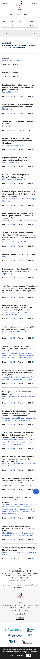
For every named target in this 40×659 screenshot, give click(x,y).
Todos (11, 21)
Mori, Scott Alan (8, 257)
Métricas (33, 21)
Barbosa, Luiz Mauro (24, 358)
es (14, 130)
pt (9, 64)
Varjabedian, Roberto (10, 485)
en (11, 96)
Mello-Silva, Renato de (10, 396)
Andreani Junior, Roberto (11, 353)
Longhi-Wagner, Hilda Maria (12, 145)
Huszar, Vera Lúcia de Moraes (13, 418)
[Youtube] (24, 614)
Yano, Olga (21, 179)
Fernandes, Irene (8, 220)
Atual (31, 26)
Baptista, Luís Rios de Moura (26, 220)
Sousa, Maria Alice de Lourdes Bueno (15, 312)
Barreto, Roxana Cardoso (11, 162)
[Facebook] (22, 614)
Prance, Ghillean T (9, 92)
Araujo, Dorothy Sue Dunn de (13, 199)
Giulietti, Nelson (8, 377)
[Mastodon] (17, 614)
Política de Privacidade (16, 655)
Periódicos (6, 33)
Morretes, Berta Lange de (11, 293)
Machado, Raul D (8, 552)
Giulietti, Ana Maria (23, 377)
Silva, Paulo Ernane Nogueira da (23, 511)
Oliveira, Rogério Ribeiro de (12, 331)
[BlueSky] (15, 614)
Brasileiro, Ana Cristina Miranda (14, 509)
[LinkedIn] (20, 614)
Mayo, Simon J (7, 109)
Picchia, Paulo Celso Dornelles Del (14, 463)
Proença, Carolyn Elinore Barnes (19, 507)
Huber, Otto (6, 126)
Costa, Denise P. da (9, 179)
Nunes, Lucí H (15, 535)
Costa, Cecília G (21, 552)
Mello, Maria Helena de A (11, 533)
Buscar (21, 21)
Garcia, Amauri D (28, 535)
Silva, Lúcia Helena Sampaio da (19, 420)
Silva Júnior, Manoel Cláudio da (13, 504)
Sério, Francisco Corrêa (28, 442)
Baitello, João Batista (10, 440)
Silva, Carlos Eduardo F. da (11, 444)
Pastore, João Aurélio (26, 440)
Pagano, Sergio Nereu (27, 485)
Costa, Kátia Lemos (9, 514)
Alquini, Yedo (7, 274)
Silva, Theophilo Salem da (18, 355)
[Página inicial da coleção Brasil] (20, 599)
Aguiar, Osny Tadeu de (10, 442)
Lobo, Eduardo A (8, 242)
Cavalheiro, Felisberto (10, 314)
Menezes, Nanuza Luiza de (12, 60)
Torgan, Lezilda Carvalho (24, 242)
